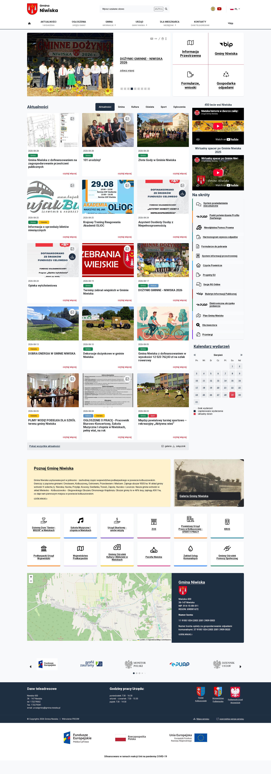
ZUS (154, 529)
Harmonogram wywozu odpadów (220, 237)
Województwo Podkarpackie (80, 557)
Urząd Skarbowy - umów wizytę (117, 529)
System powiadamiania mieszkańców (215, 204)
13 (218, 380)
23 (239, 387)
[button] (122, 89)
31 (196, 402)
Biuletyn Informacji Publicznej (221, 294)
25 (204, 395)
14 (225, 380)
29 (232, 395)
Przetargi (207, 334)
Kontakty (200, 23)
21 (225, 387)
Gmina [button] (108, 23)
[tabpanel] (108, 280)
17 (196, 387)
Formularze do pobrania (214, 246)
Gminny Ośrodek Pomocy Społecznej (227, 557)
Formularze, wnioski (190, 85)
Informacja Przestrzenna (190, 54)
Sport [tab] (164, 107)
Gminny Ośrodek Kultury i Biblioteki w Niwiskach (117, 557)
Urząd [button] (138, 23)
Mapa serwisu (203, 719)
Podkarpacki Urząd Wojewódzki (44, 557)
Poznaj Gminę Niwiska (53, 468)
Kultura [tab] (135, 107)
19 (211, 387)
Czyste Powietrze (212, 265)
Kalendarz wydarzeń (212, 346)
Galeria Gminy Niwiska (194, 496)
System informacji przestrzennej (219, 256)
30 (239, 395)
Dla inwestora (209, 325)
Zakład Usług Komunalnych (190, 557)
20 (218, 387)
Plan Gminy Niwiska (213, 315)
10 (196, 380)
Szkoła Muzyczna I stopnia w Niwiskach (80, 529)
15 (232, 380)
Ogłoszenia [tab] (179, 107)
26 (211, 395)
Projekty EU (209, 275)
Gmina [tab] (121, 107)
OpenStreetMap (154, 639)
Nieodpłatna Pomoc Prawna (219, 227)
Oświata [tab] (150, 107)
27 (218, 395)
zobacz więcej (127, 70)
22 (232, 387)
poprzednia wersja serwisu (232, 719)
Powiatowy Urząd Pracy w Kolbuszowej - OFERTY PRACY (191, 529)
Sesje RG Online (211, 284)
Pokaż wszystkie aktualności (44, 446)
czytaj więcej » (40, 498)
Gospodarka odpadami (226, 85)
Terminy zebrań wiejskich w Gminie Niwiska (139, 60)
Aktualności (48, 23)
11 (204, 380)
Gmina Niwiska (192, 582)
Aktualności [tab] (105, 107)
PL (236, 9)
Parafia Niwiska (154, 557)
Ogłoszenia (79, 23)
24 (196, 395)
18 (204, 387)
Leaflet (142, 639)
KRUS (227, 529)
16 (239, 380)
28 (225, 395)
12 (211, 380)
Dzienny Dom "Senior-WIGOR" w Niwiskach (43, 529)
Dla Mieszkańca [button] (169, 23)
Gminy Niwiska (226, 54)
